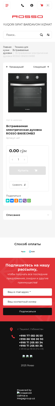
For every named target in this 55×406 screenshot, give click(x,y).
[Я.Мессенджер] (7, 200)
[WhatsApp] (29, 200)
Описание (13, 214)
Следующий (39, 67)
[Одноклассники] (16, 200)
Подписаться (27, 311)
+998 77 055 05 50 (31, 335)
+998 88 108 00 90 (31, 339)
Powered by (24, 390)
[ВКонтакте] (12, 200)
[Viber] (25, 200)
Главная (7, 47)
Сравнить (17, 184)
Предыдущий (16, 67)
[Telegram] (20, 200)
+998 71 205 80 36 (31, 345)
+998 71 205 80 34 (31, 342)
